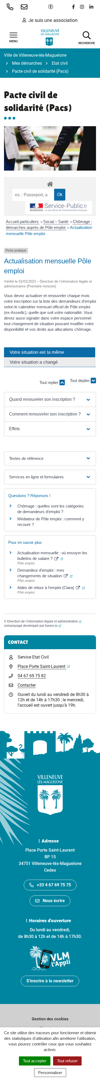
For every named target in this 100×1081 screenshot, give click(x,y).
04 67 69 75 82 (32, 675)
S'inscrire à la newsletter (50, 980)
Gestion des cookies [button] (50, 1019)
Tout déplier (80, 382)
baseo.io (53, 626)
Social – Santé (56, 221)
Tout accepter (34, 1061)
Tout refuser (67, 1061)
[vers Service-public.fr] (58, 207)
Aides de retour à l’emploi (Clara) (51, 587)
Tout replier (49, 382)
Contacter (27, 685)
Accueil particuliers (23, 221)
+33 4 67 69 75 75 (54, 884)
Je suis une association (53, 20)
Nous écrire (54, 900)
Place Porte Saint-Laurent (44, 666)
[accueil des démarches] (50, 183)
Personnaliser (50, 1072)
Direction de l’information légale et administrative (44, 621)
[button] (11, 6)
